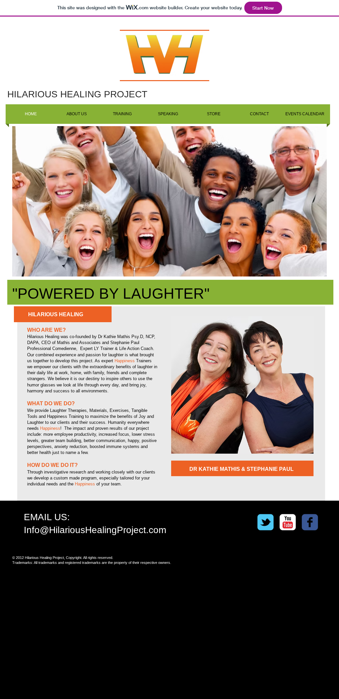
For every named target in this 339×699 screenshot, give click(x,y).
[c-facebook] (310, 522)
